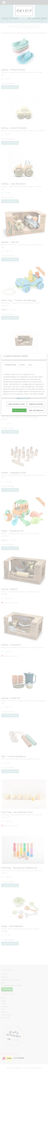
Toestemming (10, 365)
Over (30, 365)
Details (22, 365)
